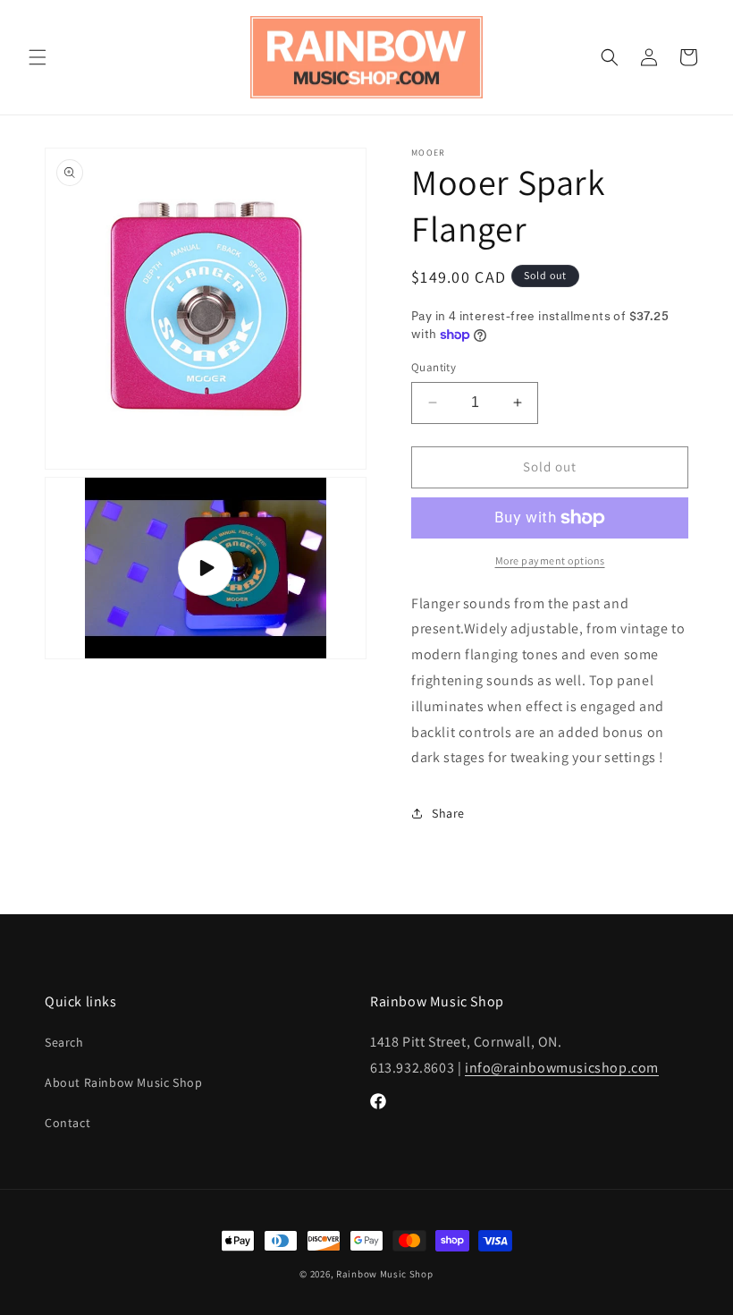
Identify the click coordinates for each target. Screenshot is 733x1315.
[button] (37, 57)
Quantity (433, 367)
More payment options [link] (550, 560)
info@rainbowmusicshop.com (562, 1067)
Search (64, 1042)
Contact (67, 1123)
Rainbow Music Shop (385, 1274)
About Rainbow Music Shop (123, 1082)
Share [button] (448, 813)
